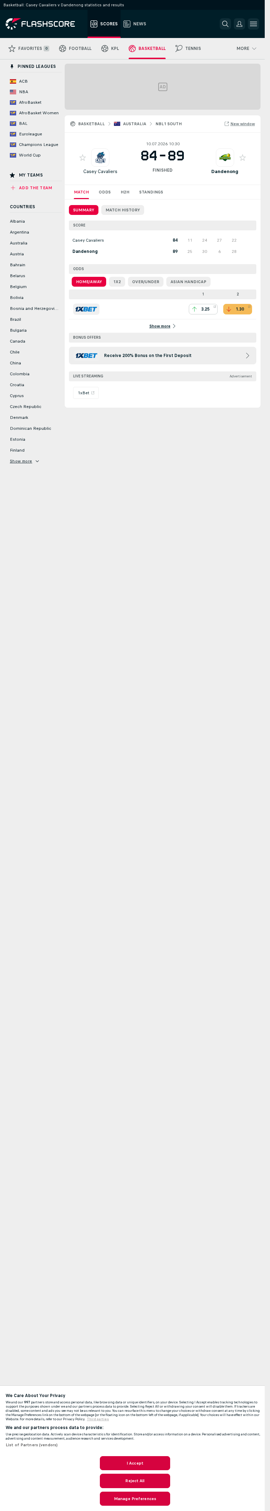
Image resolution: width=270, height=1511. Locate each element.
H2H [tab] (125, 192)
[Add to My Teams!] (82, 157)
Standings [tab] (151, 192)
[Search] (225, 24)
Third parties (98, 1419)
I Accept (135, 1463)
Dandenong (224, 171)
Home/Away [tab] (89, 281)
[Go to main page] (45, 24)
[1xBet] (86, 309)
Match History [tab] (122, 210)
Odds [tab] (105, 192)
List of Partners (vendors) (32, 1444)
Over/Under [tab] (145, 281)
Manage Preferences (135, 1498)
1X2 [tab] (117, 281)
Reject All (134, 1480)
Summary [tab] (83, 210)
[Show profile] (100, 157)
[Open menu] (253, 24)
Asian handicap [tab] (188, 281)
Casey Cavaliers (100, 171)
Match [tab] (81, 192)
